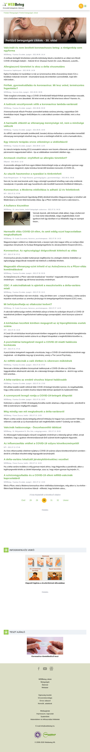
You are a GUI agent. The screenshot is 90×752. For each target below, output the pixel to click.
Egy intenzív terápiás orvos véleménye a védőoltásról (36, 142)
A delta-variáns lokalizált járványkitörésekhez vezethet (36, 459)
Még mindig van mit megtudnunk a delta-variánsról (34, 411)
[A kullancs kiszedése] (17, 219)
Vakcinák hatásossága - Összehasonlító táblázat (32, 427)
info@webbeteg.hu (48, 726)
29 (37, 500)
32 (58, 500)
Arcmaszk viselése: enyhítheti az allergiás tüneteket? (35, 157)
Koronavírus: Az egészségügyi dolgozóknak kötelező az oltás (40, 250)
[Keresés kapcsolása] (81, 6)
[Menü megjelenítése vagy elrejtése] (85, 6)
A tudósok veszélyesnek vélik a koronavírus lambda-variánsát (40, 104)
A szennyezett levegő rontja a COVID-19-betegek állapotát (38, 395)
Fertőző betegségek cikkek (29, 13)
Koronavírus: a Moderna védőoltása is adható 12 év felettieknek (42, 189)
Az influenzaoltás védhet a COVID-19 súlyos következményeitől (41, 443)
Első (23, 500)
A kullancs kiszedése (16, 205)
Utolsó (65, 500)
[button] (39, 670)
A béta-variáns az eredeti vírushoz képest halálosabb (35, 379)
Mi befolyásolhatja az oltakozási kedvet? (28, 304)
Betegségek (14, 13)
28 (31, 500)
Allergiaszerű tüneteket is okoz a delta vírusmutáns (34, 66)
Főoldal (6, 13)
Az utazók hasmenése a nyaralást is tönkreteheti (33, 173)
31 (51, 500)
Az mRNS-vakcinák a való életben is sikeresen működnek (38, 360)
